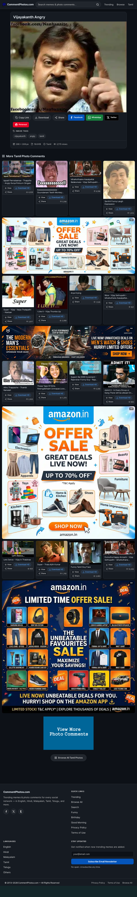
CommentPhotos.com (16, 792)
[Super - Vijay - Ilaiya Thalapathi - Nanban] (18, 291)
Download (43, 117)
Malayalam (9, 857)
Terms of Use (78, 832)
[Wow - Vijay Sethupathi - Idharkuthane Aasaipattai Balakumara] (119, 284)
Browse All (76, 802)
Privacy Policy (79, 827)
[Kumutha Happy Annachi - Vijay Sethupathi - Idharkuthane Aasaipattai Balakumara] (119, 548)
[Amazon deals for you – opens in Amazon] (68, 342)
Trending (108, 4)
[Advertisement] (68, 891)
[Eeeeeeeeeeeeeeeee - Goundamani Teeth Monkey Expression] (52, 174)
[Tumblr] (21, 811)
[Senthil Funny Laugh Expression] (119, 180)
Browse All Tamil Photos (70, 757)
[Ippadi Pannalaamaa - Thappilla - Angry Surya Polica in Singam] (18, 169)
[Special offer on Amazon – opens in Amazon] (68, 246)
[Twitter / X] (13, 811)
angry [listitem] (32, 136)
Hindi (6, 852)
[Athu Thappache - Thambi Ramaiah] (18, 373)
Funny (74, 812)
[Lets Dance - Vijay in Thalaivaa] (18, 549)
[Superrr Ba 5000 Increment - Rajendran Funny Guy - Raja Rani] (85, 367)
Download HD (24, 188)
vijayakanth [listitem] (20, 136)
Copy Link (24, 117)
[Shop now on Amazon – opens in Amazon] (68, 472)
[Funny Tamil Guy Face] (85, 552)
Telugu (7, 867)
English (7, 847)
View (9, 188)
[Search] (97, 4)
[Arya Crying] (85, 283)
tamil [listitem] (42, 136)
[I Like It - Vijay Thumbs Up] (52, 292)
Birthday (75, 817)
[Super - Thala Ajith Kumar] (52, 551)
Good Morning (78, 822)
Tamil (130, 4)
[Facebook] (6, 811)
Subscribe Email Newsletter (102, 861)
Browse (121, 4)
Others (7, 872)
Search (75, 807)
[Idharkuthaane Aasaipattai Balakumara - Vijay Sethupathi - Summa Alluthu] (85, 169)
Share (61, 117)
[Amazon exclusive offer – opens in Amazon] (68, 646)
